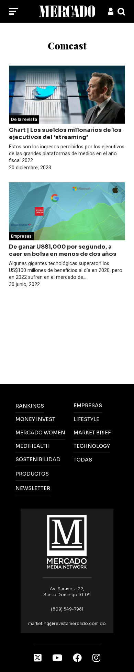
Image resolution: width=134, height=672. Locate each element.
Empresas (21, 236)
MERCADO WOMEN (40, 433)
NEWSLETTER (32, 488)
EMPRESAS (88, 405)
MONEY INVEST (35, 419)
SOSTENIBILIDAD (37, 459)
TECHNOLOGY (92, 446)
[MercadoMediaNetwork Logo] (67, 541)
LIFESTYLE (86, 419)
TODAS (83, 460)
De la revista (24, 119)
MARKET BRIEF (92, 433)
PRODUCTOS (32, 474)
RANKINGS (29, 406)
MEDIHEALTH (32, 446)
